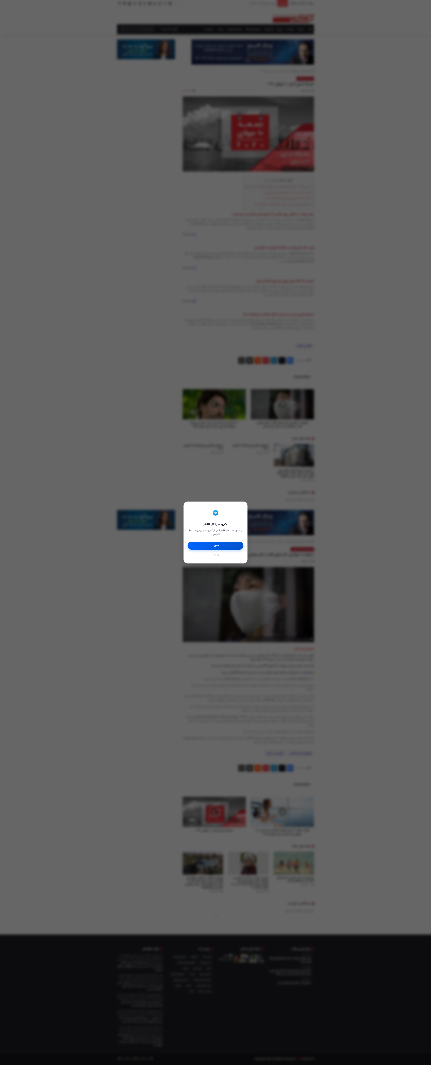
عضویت (215, 546)
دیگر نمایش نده (215, 555)
